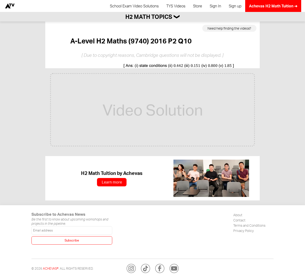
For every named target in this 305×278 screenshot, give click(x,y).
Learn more (112, 182)
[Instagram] (131, 268)
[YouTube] (174, 268)
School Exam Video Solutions (134, 6)
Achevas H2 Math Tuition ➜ (273, 6)
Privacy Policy (243, 230)
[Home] (10, 6)
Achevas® (50, 268)
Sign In (215, 6)
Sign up (235, 6)
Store (197, 6)
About (237, 215)
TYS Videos (175, 6)
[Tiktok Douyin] (145, 268)
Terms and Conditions (249, 225)
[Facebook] (159, 268)
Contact (239, 220)
